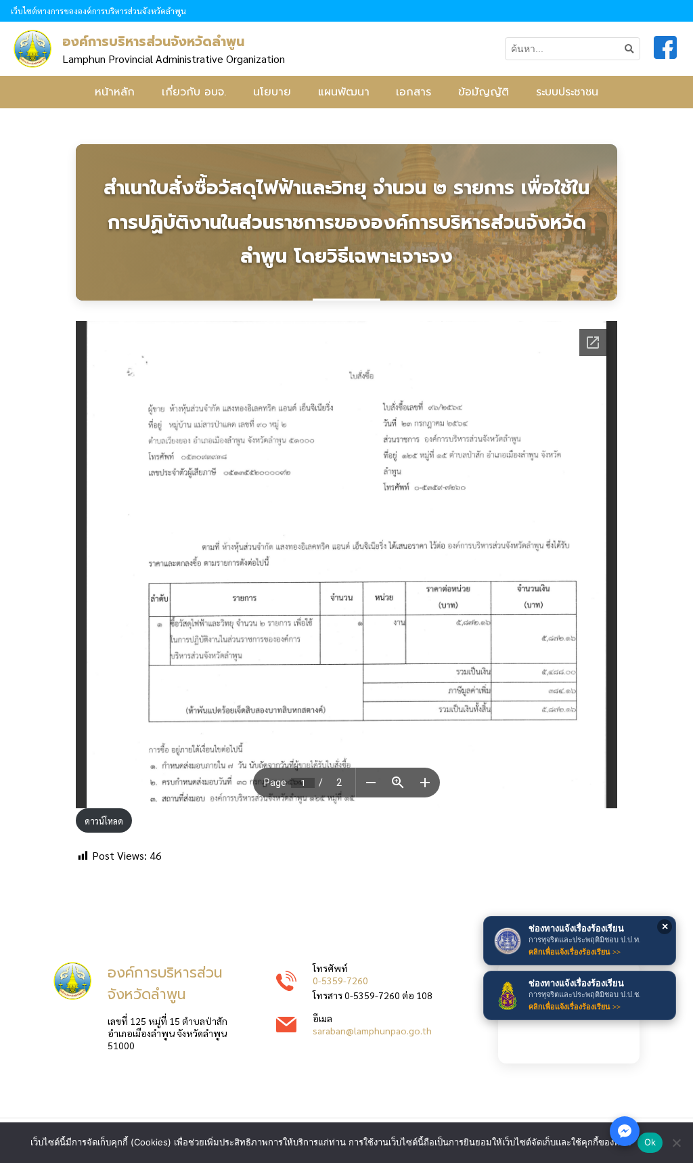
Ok (650, 1142)
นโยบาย (272, 92)
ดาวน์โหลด (104, 821)
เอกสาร (413, 92)
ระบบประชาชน (567, 92)
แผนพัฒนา (344, 92)
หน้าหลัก (115, 92)
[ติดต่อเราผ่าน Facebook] (625, 1131)
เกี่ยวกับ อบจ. (194, 92)
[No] (676, 1142)
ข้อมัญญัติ (483, 92)
